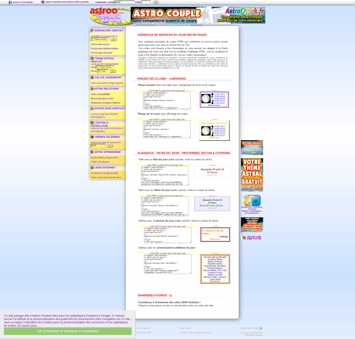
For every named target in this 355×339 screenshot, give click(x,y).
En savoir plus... (28, 325)
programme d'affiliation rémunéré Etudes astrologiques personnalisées (252, 210)
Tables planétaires (100, 161)
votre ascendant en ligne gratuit (107, 82)
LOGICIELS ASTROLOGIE (99, 124)
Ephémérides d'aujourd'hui (105, 157)
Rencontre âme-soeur (102, 98)
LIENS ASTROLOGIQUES (145, 25)
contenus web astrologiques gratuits (196, 332)
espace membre (143, 328)
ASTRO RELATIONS (106, 88)
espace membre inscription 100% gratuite (66, 2)
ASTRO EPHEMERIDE (107, 151)
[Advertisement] (252, 81)
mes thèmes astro (143, 332)
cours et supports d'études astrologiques (104, 115)
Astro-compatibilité (100, 94)
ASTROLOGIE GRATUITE (109, 108)
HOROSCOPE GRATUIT (108, 30)
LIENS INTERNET (105, 167)
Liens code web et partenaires (106, 177)
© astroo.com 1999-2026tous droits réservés (252, 334)
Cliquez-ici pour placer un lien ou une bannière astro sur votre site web (175, 305)
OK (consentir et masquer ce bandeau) (67, 331)
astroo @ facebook (22, 2)
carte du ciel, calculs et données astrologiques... (107, 130)
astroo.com (212, 175)
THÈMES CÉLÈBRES (107, 136)
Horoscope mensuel (101, 52)
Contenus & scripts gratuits (104, 173)
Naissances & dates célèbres (106, 102)
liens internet (185, 328)
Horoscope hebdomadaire (104, 48)
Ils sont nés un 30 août (215, 257)
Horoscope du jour (100, 44)
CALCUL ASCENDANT (108, 77)
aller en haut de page (250, 328)
